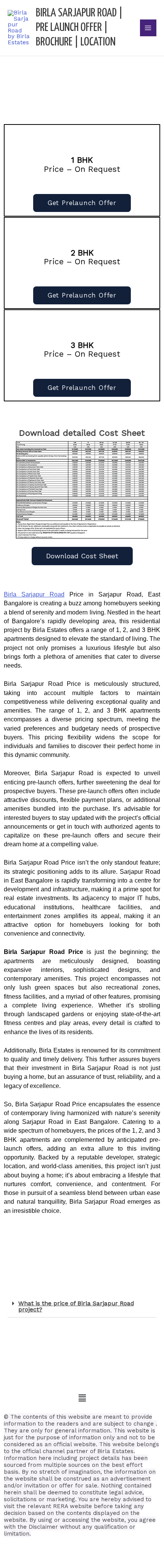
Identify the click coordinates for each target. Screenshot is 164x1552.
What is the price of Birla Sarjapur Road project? (76, 1306)
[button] (82, 1307)
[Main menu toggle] (148, 27)
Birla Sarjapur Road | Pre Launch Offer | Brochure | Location (79, 28)
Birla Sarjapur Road (34, 594)
